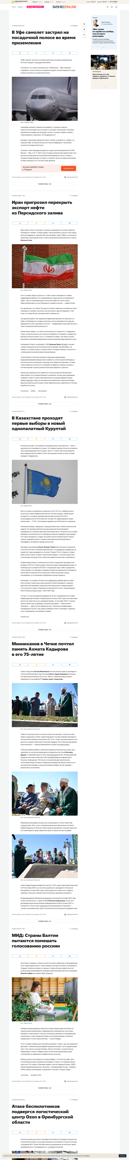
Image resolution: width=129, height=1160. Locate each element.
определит (60, 550)
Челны (88, 2)
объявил (64, 344)
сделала (30, 380)
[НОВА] (35, 7)
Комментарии (44, 184)
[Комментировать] (84, 24)
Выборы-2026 (35, 1075)
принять (122, 1156)
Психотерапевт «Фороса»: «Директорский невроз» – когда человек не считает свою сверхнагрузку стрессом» (108, 78)
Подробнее (86, 1155)
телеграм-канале (63, 744)
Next (115, 47)
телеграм (37, 62)
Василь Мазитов (109, 22)
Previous (93, 47)
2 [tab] (102, 87)
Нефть (33, 391)
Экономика (42, 391)
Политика (25, 391)
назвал (42, 565)
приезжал (48, 898)
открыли (24, 825)
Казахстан (25, 617)
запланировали (52, 755)
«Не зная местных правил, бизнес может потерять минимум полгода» (106, 32)
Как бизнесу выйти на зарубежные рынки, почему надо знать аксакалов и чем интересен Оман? (107, 41)
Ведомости (33, 456)
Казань (14, 7)
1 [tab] (101, 87)
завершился (52, 580)
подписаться (68, 168)
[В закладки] (84, 29)
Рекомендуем (102, 71)
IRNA (64, 235)
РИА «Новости (47, 973)
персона (95, 17)
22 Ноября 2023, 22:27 (18, 25)
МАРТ (106, 24)
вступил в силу (36, 591)
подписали (44, 906)
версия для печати (72, 177)
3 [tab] (104, 47)
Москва (100, 2)
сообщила (51, 1147)
